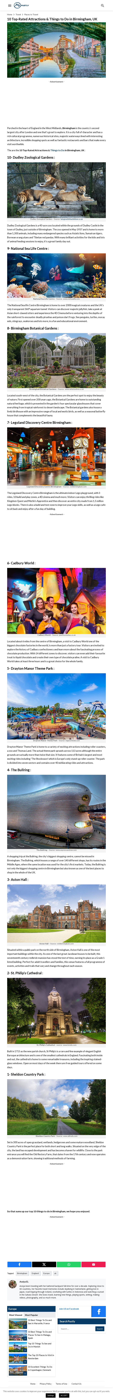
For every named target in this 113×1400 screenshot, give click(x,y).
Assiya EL (24, 1281)
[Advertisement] (56, 104)
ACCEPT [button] (64, 1395)
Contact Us (76, 1384)
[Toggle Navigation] (9, 5)
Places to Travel (31, 14)
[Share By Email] (93, 1264)
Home (32, 1384)
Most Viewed (15, 1315)
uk (55, 1273)
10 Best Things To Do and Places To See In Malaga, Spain (40, 1334)
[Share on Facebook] (19, 1264)
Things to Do (57, 150)
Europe (46, 1273)
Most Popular (31, 1315)
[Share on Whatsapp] (68, 1264)
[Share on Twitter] (44, 1264)
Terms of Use (61, 1384)
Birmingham (22, 1273)
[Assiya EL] (13, 1284)
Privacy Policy (45, 1384)
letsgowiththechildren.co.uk (72, 219)
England (35, 1273)
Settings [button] (50, 1395)
